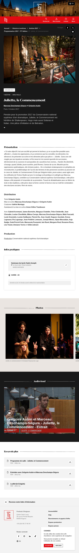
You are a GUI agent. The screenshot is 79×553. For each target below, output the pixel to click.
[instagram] (24, 536)
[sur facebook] (67, 28)
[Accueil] (6, 20)
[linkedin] (30, 536)
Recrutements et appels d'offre (59, 518)
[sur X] (73, 28)
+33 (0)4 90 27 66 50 (23, 523)
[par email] (73, 32)
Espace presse (53, 526)
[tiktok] (35, 536)
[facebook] (19, 536)
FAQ (49, 515)
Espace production (55, 522)
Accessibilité (52, 511)
